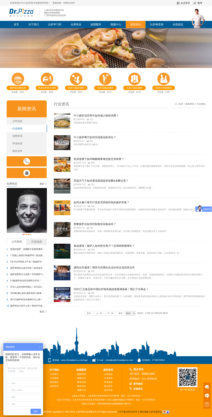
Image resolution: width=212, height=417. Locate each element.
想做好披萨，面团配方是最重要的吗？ (27, 249)
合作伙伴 (54, 386)
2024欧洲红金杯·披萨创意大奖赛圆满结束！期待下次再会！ (27, 293)
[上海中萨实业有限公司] (38, 7)
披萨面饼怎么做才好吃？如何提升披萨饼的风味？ (27, 268)
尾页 (121, 313)
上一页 (99, 313)
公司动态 (17, 121)
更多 (42, 183)
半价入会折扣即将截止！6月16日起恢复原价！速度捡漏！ (27, 287)
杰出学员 (108, 390)
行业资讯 (17, 128)
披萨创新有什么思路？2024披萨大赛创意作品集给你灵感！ (27, 274)
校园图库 (96, 24)
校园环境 (81, 374)
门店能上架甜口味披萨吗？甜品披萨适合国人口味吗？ (27, 255)
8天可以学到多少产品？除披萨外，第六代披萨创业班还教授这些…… (27, 261)
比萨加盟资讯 (155, 412)
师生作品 (81, 386)
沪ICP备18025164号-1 (128, 412)
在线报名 (178, 24)
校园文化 (81, 378)
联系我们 (54, 382)
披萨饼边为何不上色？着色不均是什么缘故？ (27, 306)
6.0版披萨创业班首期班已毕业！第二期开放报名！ (27, 280)
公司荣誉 (54, 378)
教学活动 (81, 382)
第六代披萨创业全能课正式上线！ (26, 299)
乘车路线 (138, 383)
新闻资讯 (135, 24)
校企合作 (17, 150)
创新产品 (81, 390)
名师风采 (76, 24)
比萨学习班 (54, 24)
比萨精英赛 (156, 24)
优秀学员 (17, 136)
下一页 (110, 313)
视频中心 (115, 24)
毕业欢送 (17, 143)
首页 (16, 24)
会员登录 (185, 3)
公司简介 (54, 374)
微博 (199, 3)
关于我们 (33, 24)
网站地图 (144, 412)
